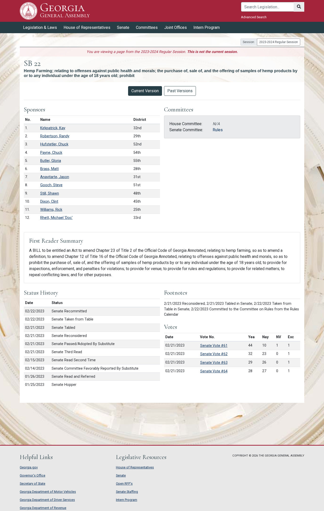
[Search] (299, 7)
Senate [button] (123, 27)
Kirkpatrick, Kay (52, 128)
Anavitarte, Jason (54, 177)
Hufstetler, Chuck (54, 144)
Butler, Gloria (50, 161)
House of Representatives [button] (87, 27)
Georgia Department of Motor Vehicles (48, 492)
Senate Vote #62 (214, 354)
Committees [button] (147, 27)
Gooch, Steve (51, 185)
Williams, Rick (51, 209)
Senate (121, 475)
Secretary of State (32, 483)
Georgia (65, 10)
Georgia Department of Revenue (43, 508)
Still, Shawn (49, 193)
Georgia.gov (29, 467)
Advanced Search (254, 17)
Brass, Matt (49, 169)
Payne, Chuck (51, 152)
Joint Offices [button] (175, 27)
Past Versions (180, 90)
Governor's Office (32, 475)
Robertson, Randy (54, 136)
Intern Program (206, 27)
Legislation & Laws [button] (40, 27)
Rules (218, 129)
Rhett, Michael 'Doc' (56, 218)
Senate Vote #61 (214, 346)
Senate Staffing (127, 492)
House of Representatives (135, 467)
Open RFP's (124, 483)
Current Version (145, 90)
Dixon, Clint (49, 201)
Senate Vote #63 (214, 363)
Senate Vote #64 (214, 371)
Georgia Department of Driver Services (47, 500)
